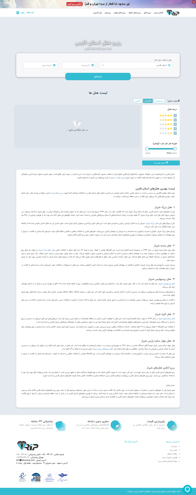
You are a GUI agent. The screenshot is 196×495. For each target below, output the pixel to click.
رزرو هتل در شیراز (117, 177)
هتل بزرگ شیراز (152, 223)
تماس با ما (173, 450)
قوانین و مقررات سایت (169, 457)
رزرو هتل (147, 12)
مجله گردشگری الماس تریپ (167, 461)
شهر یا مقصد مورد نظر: (163, 60)
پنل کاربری (97, 12)
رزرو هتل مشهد (135, 12)
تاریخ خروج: (52, 60)
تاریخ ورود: (91, 60)
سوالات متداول (172, 453)
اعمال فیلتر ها (160, 163)
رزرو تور (108, 12)
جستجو (98, 76)
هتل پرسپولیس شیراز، (166, 283)
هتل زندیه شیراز (45, 250)
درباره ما (174, 446)
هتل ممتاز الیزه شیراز (166, 318)
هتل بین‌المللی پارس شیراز (103, 348)
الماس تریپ (158, 12)
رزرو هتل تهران (120, 12)
